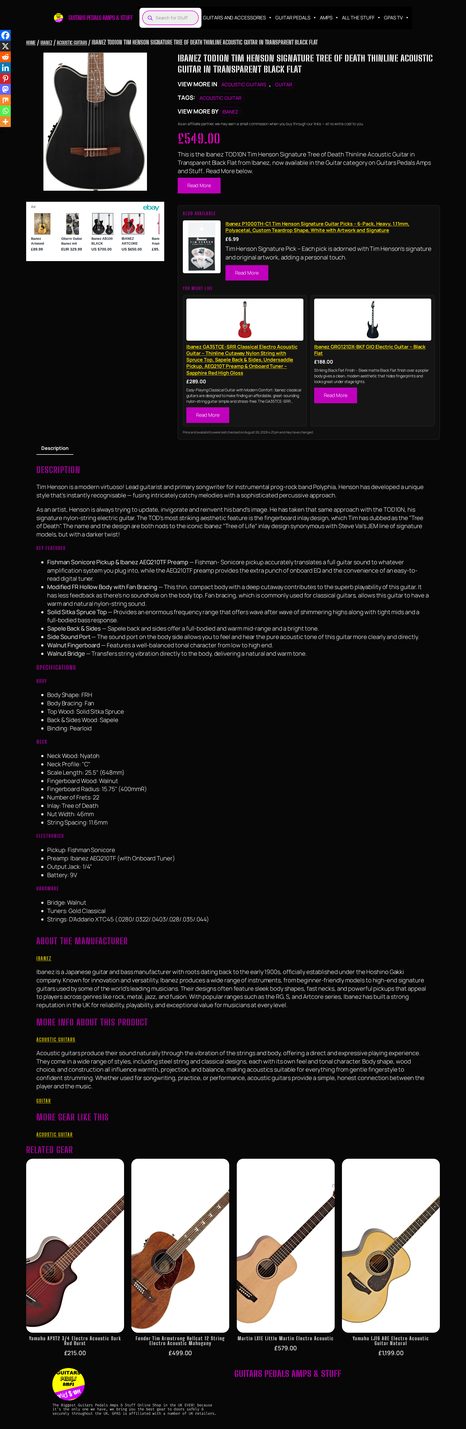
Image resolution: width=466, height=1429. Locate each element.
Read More (199, 185)
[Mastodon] (5, 89)
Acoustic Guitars (72, 43)
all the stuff (358, 17)
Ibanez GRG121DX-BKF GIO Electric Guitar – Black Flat (370, 349)
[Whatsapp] (5, 110)
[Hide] (2, 132)
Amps (326, 17)
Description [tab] (54, 448)
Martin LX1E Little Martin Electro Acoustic (286, 1338)
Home (31, 43)
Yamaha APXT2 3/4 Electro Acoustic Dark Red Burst (75, 1341)
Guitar (283, 84)
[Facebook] (5, 35)
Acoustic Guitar (220, 98)
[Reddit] (5, 57)
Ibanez (46, 43)
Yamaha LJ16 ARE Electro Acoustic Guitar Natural (391, 1341)
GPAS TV (393, 17)
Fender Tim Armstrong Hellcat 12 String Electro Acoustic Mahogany (180, 1341)
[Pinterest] (5, 78)
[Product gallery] (95, 122)
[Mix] (5, 100)
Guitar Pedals (292, 17)
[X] (5, 46)
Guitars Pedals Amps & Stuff (100, 17)
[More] (5, 121)
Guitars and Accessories (234, 17)
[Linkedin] (5, 67)
